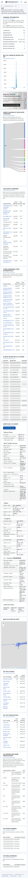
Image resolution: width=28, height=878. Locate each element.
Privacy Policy (5, 876)
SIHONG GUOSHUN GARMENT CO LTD (7, 292)
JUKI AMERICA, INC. (7, 216)
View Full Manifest (9, 428)
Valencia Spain (6, 727)
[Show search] (21, 2)
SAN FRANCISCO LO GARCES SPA (7, 232)
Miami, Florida (6, 681)
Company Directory (8, 6)
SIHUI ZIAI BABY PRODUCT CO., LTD (7, 315)
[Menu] (2, 2)
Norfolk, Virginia (6, 697)
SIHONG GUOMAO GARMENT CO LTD (7, 289)
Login (25, 2)
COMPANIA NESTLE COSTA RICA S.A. (7, 261)
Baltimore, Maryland (5, 707)
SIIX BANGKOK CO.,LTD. (8, 320)
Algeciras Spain (6, 731)
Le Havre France (7, 729)
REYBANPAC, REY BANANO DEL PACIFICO (7, 212)
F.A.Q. (19, 876)
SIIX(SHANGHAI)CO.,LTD (8, 350)
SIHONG (5, 286)
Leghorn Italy (6, 745)
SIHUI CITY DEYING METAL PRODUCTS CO (8, 304)
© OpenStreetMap (18, 667)
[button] (3, 623)
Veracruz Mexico (7, 747)
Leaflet (12, 667)
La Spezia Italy (6, 725)
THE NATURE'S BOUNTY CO (6, 219)
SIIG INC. (5, 318)
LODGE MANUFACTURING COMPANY (7, 242)
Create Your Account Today (11, 105)
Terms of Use (13, 876)
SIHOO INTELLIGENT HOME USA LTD (8, 300)
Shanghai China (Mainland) (6, 734)
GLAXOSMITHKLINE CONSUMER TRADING (7, 207)
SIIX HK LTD (6, 340)
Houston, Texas (6, 691)
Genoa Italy (5, 722)
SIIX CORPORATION (7, 323)
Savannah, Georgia (7, 679)
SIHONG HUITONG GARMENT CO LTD (7, 296)
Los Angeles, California (6, 703)
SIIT (5, 145)
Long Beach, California (6, 684)
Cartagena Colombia (5, 742)
